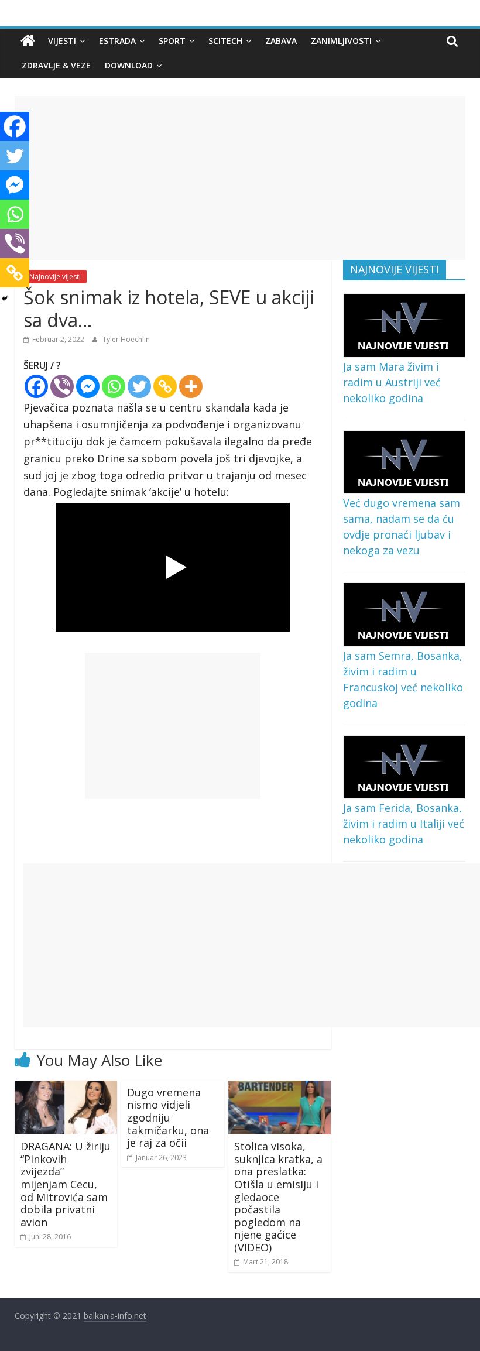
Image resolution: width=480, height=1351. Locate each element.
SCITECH (225, 40)
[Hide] (4, 298)
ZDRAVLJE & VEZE (56, 65)
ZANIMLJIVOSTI (341, 40)
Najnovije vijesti (55, 277)
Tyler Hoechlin (126, 339)
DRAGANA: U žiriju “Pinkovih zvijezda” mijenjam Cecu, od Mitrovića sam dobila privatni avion (65, 1184)
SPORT (172, 40)
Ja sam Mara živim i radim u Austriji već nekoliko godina (392, 382)
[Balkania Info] (28, 41)
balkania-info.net (115, 1315)
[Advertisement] (240, 178)
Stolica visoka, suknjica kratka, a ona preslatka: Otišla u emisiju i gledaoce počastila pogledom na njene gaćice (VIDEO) (278, 1196)
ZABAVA (281, 40)
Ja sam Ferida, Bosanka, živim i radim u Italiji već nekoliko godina (403, 823)
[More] (191, 386)
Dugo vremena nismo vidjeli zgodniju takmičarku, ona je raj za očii (168, 1117)
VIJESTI (62, 40)
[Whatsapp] (113, 386)
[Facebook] (36, 386)
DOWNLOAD (129, 65)
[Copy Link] (165, 386)
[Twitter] (139, 386)
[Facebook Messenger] (88, 386)
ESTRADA (117, 40)
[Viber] (62, 386)
